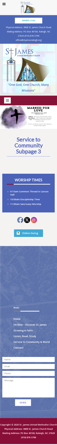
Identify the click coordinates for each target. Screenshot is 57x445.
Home (17, 319)
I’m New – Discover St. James (30, 324)
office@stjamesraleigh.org (28, 40)
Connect (19, 347)
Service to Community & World (32, 342)
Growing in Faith (23, 330)
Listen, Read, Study (25, 336)
